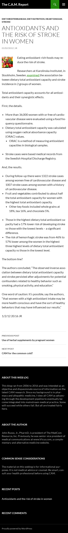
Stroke (6, 21)
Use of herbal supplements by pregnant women (28, 338)
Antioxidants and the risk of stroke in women (27, 498)
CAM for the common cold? (17, 351)
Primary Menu (63, 4)
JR (16, 48)
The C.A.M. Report (15, 4)
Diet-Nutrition (36, 19)
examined (33, 75)
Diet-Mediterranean (14, 19)
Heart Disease (54, 19)
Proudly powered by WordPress (17, 528)
